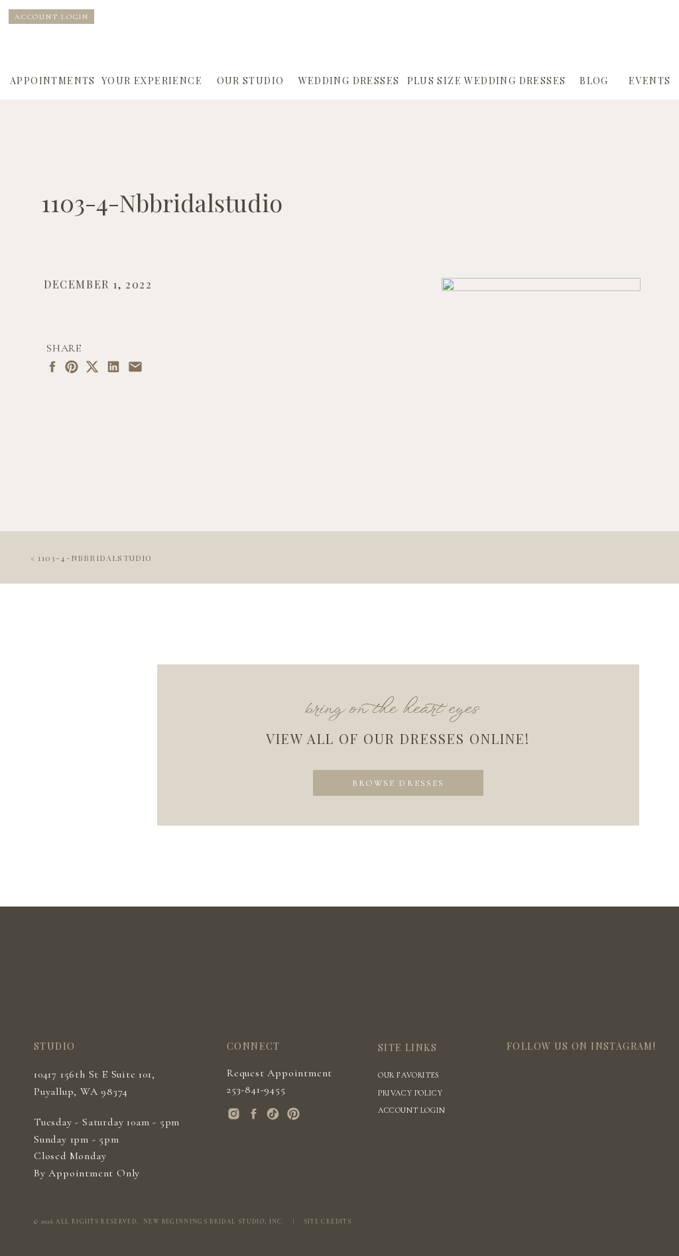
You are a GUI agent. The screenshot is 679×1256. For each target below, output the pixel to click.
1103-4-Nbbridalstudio (95, 557)
